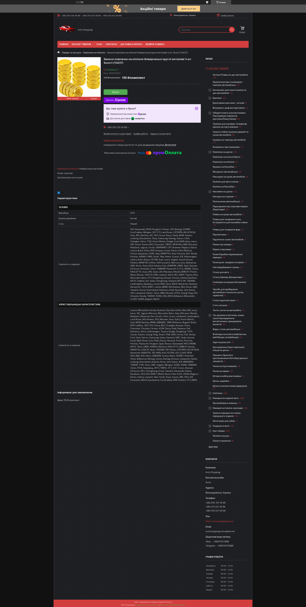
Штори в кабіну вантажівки (227, 376)
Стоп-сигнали (220, 305)
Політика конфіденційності (172, 605)
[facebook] (58, 193)
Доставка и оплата (131, 44)
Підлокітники (219, 234)
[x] (62, 193)
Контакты (111, 44)
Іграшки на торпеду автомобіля (229, 139)
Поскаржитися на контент (147, 605)
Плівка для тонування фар (226, 229)
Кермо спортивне (222, 249)
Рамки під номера (222, 244)
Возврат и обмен (155, 44)
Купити (115, 92)
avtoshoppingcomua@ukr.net (220, 531)
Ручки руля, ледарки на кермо (228, 262)
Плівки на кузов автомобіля (227, 214)
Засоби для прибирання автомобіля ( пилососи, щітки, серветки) (228, 292)
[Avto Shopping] (67, 30)
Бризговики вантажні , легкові (228, 102)
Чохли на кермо (221, 371)
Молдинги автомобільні (225, 171)
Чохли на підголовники (225, 366)
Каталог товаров (81, 44)
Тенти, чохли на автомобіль (227, 310)
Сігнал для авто (221, 272)
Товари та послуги (71, 52)
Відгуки (213, 447)
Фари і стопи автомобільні (226, 329)
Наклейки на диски (223, 191)
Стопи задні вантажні (224, 300)
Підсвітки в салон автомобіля (228, 239)
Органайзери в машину (225, 403)
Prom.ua (168, 602)
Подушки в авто (221, 425)
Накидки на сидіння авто (226, 398)
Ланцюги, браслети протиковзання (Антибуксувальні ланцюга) (230, 358)
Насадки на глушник (223, 196)
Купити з (110, 100)
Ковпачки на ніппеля (94, 52)
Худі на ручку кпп (221, 342)
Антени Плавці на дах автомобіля (230, 74)
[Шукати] (232, 30)
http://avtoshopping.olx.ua (219, 521)
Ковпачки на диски (223, 151)
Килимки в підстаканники (226, 147)
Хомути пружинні (222, 440)
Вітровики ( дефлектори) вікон (229, 107)
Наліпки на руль (221, 435)
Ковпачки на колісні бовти (226, 156)
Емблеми (217, 393)
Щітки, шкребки (221, 381)
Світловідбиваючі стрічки (226, 267)
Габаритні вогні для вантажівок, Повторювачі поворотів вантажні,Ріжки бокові (229, 115)
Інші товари (219, 430)
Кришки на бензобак (223, 166)
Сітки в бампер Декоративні (227, 277)
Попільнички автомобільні (226, 201)
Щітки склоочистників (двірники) (230, 385)
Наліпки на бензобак (223, 186)
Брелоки (217, 97)
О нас (99, 44)
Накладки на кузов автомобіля (229, 176)
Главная (63, 44)
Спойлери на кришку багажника (229, 282)
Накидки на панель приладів (228, 408)
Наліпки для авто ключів (225, 181)
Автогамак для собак (224, 420)
